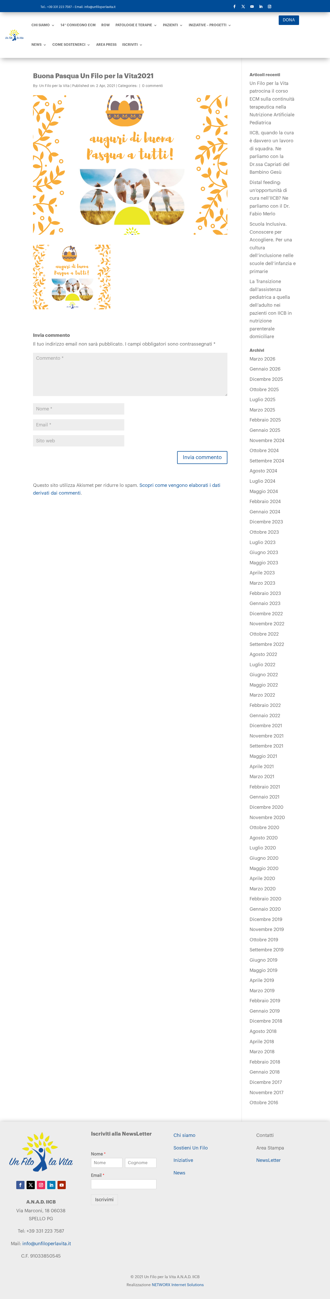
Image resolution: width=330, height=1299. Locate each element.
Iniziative (183, 1160)
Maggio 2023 (264, 562)
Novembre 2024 (267, 440)
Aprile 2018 (262, 1041)
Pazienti (170, 25)
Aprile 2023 (262, 572)
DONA (289, 20)
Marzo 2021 (262, 776)
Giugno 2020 (264, 858)
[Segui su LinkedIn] (261, 6)
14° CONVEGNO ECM (78, 25)
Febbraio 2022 (265, 705)
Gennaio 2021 (264, 797)
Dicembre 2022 (266, 613)
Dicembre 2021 (266, 725)
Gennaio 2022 (265, 715)
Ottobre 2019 (264, 939)
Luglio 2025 (263, 399)
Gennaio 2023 (265, 603)
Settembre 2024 (267, 461)
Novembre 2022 (267, 623)
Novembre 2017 (266, 1092)
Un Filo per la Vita (54, 86)
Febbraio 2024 (265, 501)
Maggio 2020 (264, 868)
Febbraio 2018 (265, 1062)
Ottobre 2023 (264, 532)
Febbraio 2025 (265, 420)
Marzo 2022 (262, 695)
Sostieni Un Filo (191, 1148)
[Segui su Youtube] (252, 6)
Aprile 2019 (262, 980)
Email (97, 1175)
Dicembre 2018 (266, 1021)
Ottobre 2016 (264, 1102)
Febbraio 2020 (265, 899)
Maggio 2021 (263, 756)
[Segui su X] (243, 6)
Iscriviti (130, 44)
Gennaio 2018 (265, 1072)
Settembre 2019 (267, 949)
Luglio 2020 (263, 848)
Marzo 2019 (262, 990)
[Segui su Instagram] (269, 6)
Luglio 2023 (263, 542)
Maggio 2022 (264, 685)
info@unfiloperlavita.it (46, 1243)
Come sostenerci (68, 44)
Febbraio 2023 (265, 593)
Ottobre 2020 (264, 827)
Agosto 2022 (263, 654)
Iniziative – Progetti (207, 25)
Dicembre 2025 (266, 379)
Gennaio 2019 (265, 1011)
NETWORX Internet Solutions (178, 1285)
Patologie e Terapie (134, 25)
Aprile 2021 (262, 766)
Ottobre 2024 (264, 450)
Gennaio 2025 (265, 430)
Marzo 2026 (262, 359)
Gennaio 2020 (265, 909)
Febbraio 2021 (265, 787)
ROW (105, 25)
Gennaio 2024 (265, 512)
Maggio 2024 (264, 491)
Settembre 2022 (267, 644)
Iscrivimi (104, 1199)
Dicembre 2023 (266, 522)
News (36, 44)
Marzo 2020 (263, 889)
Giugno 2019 (263, 960)
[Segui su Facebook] (234, 6)
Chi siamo (40, 25)
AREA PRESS (106, 44)
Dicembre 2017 (266, 1082)
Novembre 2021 (267, 736)
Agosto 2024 (263, 471)
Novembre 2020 (267, 817)
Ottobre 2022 (264, 634)
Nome (98, 1154)
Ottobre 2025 (264, 389)
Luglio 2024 (262, 481)
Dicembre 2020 (266, 807)
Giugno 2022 (264, 674)
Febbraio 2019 (265, 1000)
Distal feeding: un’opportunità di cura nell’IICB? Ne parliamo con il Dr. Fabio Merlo (270, 198)
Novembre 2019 (267, 929)
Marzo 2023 (262, 583)
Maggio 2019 (263, 970)
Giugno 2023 (264, 552)
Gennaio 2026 (265, 369)
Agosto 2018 (263, 1031)
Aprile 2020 (262, 878)
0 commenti (152, 86)
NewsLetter (268, 1160)
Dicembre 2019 (266, 919)
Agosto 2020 (264, 838)
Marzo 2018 (262, 1051)
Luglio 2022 (262, 664)
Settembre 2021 (266, 746)
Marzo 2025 (262, 410)
